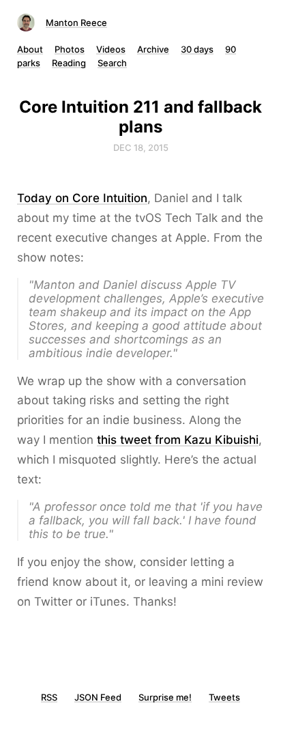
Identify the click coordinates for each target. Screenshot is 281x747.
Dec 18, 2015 (140, 147)
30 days (197, 49)
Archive (153, 49)
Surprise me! (165, 697)
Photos (70, 49)
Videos (110, 49)
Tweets (224, 697)
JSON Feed (97, 697)
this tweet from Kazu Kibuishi (177, 440)
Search (112, 62)
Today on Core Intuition (82, 198)
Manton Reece (76, 22)
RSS (49, 697)
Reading (69, 62)
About (30, 49)
